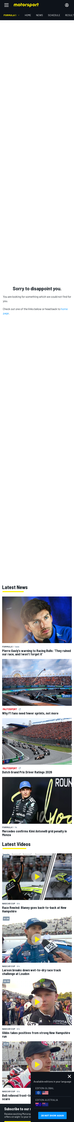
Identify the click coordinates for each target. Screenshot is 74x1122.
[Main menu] (6, 5)
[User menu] (66, 5)
